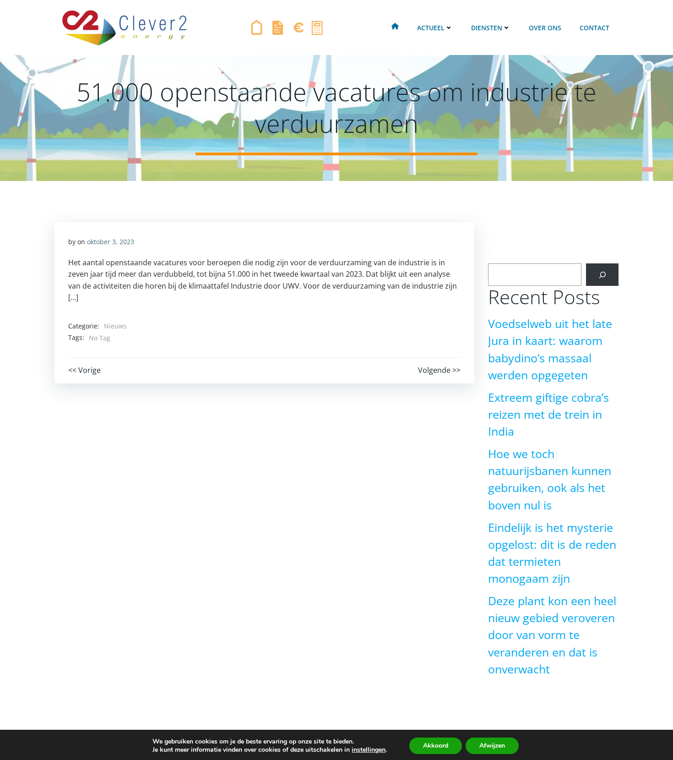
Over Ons (545, 27)
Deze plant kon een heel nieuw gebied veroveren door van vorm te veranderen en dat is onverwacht (552, 635)
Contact (594, 27)
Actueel (431, 27)
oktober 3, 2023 (110, 241)
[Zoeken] (602, 274)
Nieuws (115, 326)
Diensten (486, 27)
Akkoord (435, 745)
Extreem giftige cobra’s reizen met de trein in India (548, 414)
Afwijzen (492, 745)
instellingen (368, 750)
